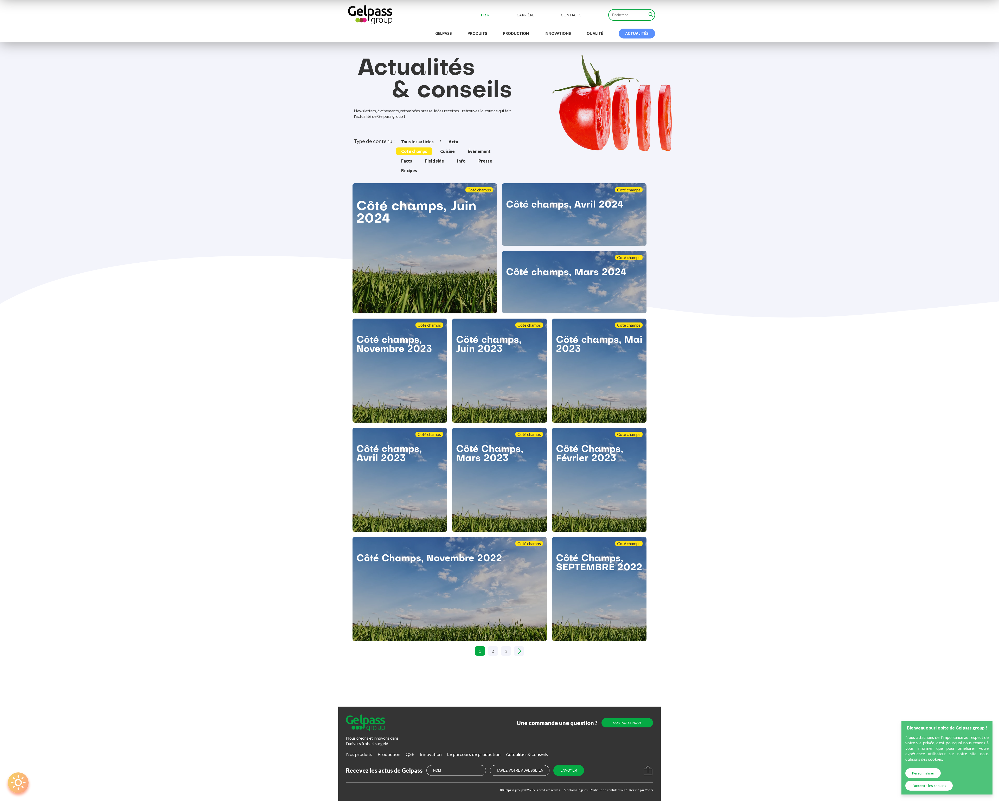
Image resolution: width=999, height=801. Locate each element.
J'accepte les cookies (929, 785)
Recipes (409, 170)
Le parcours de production (474, 754)
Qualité (595, 33)
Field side (434, 160)
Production (516, 33)
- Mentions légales (575, 790)
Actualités (637, 33)
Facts (406, 160)
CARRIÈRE (525, 15)
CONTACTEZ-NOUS (627, 723)
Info (461, 160)
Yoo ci (648, 790)
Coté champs (414, 151)
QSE (410, 754)
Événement (479, 151)
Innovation (431, 754)
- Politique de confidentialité (607, 790)
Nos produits (359, 754)
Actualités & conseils (527, 754)
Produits (477, 33)
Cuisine (447, 151)
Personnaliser (923, 773)
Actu (453, 141)
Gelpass (443, 33)
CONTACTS (571, 15)
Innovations (558, 33)
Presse (485, 160)
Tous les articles (417, 141)
